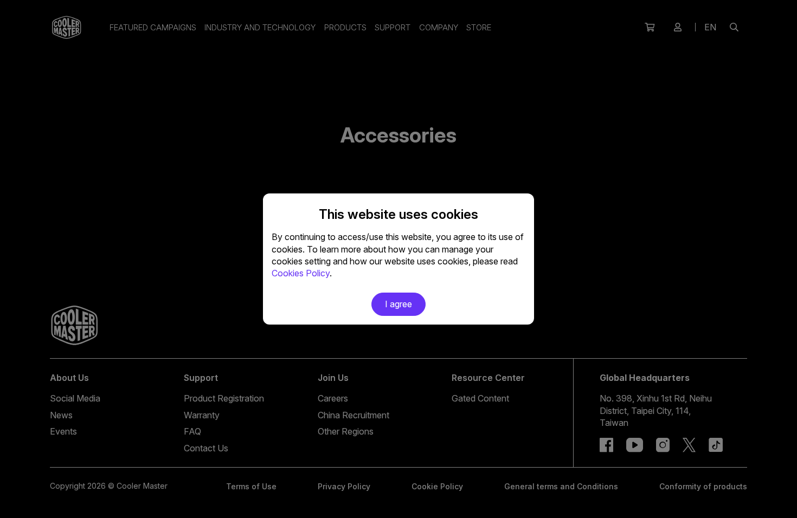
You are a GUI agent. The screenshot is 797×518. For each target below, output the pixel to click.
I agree (398, 304)
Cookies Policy (301, 273)
